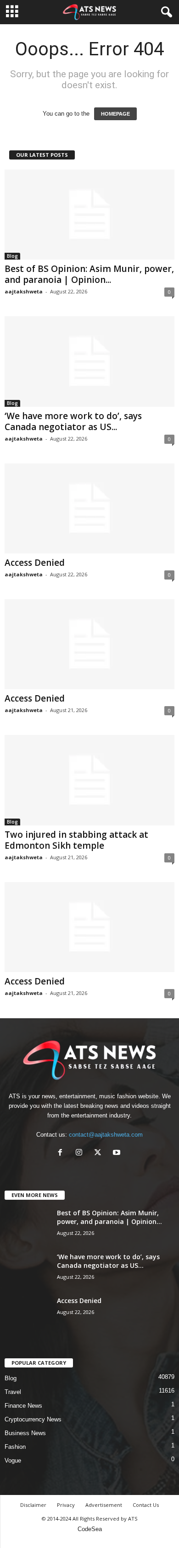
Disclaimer (33, 1504)
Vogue (13, 1460)
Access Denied (35, 563)
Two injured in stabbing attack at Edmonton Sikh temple (76, 840)
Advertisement (103, 1504)
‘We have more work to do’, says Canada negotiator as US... (73, 421)
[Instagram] (81, 1153)
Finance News (23, 1405)
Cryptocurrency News (33, 1419)
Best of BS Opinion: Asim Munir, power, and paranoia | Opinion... (89, 274)
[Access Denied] (89, 508)
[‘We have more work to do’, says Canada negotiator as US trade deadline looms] (89, 361)
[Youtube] (117, 1153)
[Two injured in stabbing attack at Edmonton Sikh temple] (89, 780)
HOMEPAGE (115, 114)
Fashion (15, 1446)
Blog (12, 256)
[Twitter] (99, 1153)
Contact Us (146, 1504)
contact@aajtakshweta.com (106, 1134)
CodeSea (90, 1529)
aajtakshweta (24, 291)
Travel (13, 1391)
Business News (25, 1433)
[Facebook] (62, 1153)
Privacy (66, 1504)
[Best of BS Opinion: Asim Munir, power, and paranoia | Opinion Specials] (89, 215)
